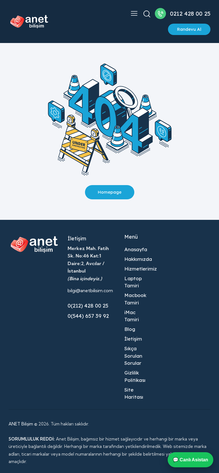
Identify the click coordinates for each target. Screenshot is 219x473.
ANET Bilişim (21, 424)
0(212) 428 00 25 (88, 305)
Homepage (109, 192)
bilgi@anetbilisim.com (90, 290)
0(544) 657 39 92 (88, 316)
